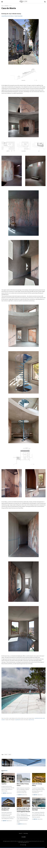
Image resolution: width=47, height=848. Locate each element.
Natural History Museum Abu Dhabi (38, 809)
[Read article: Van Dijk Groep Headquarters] (8, 802)
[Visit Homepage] (23, 2)
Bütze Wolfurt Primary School (23, 785)
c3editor (4, 793)
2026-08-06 (40, 819)
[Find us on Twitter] (22, 844)
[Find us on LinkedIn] (25, 844)
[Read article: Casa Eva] (8, 778)
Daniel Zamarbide (18, 16)
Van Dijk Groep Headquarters (5, 809)
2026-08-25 (10, 793)
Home (2, 5)
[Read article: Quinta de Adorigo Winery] (39, 778)
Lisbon (6, 754)
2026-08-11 (25, 823)
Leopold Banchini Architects (7, 16)
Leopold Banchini (17, 719)
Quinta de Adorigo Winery (37, 785)
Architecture (6, 5)
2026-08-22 (25, 794)
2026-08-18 (40, 794)
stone (10, 754)
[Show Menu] (2, 1)
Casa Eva (3, 784)
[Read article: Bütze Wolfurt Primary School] (23, 778)
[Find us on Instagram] (23, 844)
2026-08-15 (10, 820)
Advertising (26, 833)
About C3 (20, 833)
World (10, 5)
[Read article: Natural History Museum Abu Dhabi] (39, 802)
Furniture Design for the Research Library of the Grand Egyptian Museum (23, 810)
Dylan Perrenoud (31, 719)
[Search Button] (45, 1)
